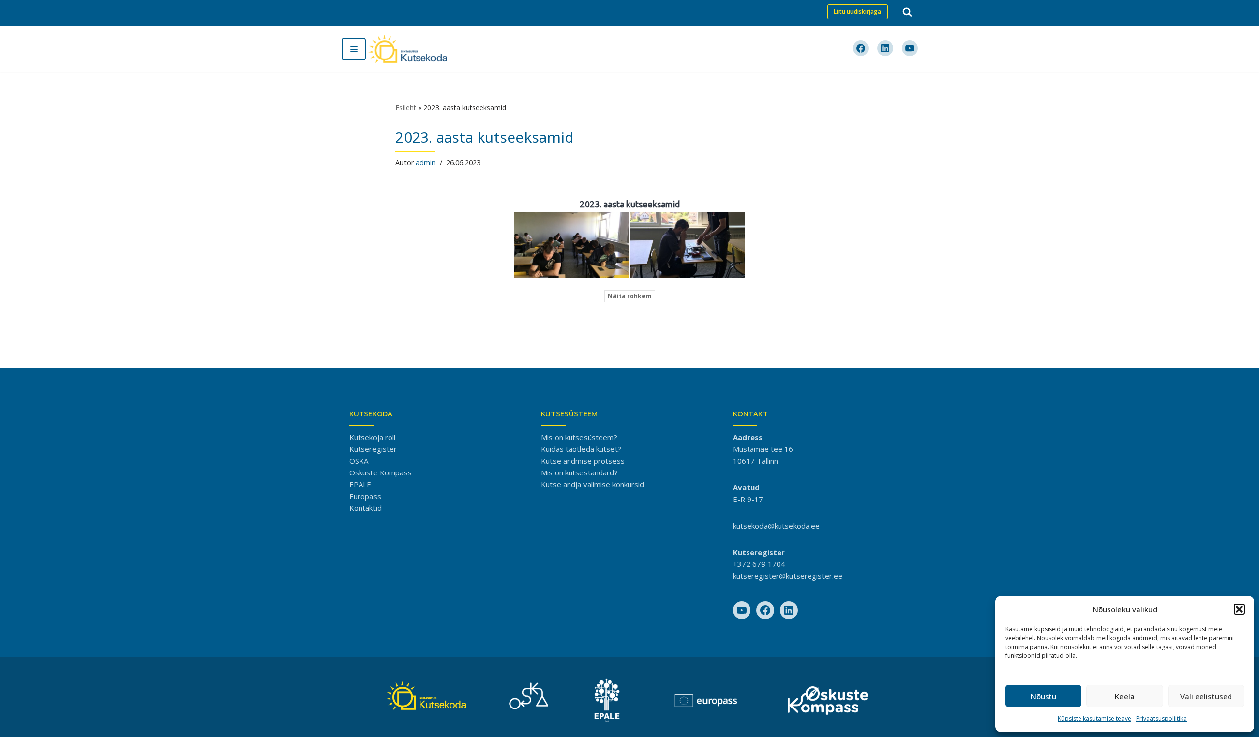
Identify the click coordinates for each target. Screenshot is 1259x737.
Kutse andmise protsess (583, 461)
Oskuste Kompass (380, 472)
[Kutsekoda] (407, 49)
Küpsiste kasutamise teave (1094, 718)
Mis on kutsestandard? (579, 472)
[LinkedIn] (789, 610)
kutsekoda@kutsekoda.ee (776, 526)
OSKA (358, 461)
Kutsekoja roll (372, 437)
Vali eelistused (1206, 696)
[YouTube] (741, 610)
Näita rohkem (630, 296)
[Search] (907, 12)
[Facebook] (765, 610)
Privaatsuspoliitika (1161, 718)
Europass (365, 496)
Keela (1125, 696)
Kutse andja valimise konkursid (592, 484)
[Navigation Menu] (354, 49)
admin (426, 162)
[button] (1239, 609)
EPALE (360, 484)
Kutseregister (373, 449)
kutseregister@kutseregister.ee (787, 576)
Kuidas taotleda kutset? (581, 449)
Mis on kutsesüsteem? (579, 437)
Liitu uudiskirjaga (857, 11)
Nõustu (1043, 696)
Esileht (405, 107)
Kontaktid (365, 508)
